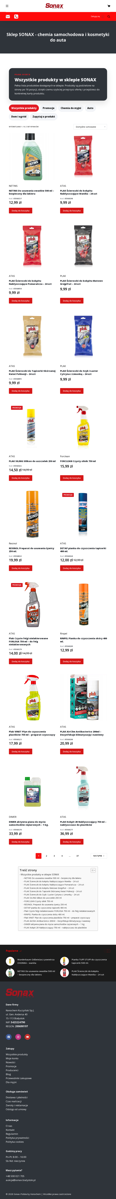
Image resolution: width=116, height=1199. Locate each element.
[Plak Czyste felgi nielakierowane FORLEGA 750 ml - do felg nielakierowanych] (32, 604)
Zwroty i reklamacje (17, 1105)
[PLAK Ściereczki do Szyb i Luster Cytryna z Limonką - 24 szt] (83, 337)
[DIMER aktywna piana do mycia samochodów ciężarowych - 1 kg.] (32, 787)
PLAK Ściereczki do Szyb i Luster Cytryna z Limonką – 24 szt (52, 894)
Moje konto (12, 1058)
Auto (90, 108)
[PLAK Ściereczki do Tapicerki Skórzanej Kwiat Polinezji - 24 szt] (32, 337)
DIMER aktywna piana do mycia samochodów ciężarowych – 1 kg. (54, 924)
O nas (9, 1125)
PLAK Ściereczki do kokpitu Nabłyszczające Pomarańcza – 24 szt (54, 884)
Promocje (48, 108)
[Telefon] (16, 16)
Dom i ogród (18, 116)
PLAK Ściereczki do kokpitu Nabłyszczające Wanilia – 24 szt (51, 881)
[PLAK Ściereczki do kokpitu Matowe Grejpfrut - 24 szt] (83, 246)
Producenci (12, 1070)
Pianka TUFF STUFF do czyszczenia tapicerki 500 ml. (89, 961)
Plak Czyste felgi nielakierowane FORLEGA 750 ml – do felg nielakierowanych (59, 911)
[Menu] (7, 6)
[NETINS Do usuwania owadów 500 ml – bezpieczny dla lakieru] (10, 972)
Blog (8, 1074)
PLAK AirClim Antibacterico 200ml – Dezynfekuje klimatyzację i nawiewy (57, 921)
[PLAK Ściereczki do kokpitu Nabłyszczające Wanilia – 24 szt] (64, 972)
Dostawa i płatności (17, 1097)
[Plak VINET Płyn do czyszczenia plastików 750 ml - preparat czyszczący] (32, 697)
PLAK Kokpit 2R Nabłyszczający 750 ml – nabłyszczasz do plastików (55, 927)
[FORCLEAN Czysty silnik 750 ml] (83, 427)
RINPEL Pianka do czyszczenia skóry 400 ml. (44, 914)
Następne (97, 856)
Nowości (10, 1062)
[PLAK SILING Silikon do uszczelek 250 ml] (32, 427)
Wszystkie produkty (23, 108)
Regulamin (12, 1133)
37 (77, 855)
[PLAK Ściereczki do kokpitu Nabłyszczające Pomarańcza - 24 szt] (32, 246)
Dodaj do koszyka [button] (20, 210)
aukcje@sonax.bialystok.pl (21, 1180)
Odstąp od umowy (16, 1109)
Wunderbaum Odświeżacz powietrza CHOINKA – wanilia (35, 961)
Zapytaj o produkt (44, 116)
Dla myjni (11, 1082)
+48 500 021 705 (15, 1176)
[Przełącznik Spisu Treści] (92, 870)
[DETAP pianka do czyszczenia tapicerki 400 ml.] (83, 514)
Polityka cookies (15, 1141)
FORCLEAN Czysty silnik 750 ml (38, 901)
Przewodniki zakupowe (19, 1078)
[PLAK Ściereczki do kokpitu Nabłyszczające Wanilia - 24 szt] (83, 156)
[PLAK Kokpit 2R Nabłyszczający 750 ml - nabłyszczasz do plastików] (83, 787)
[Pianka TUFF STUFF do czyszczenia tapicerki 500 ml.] (64, 961)
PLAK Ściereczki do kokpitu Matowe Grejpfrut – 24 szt (49, 888)
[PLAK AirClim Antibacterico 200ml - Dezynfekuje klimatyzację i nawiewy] (83, 697)
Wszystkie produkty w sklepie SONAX (40, 874)
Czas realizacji (14, 1101)
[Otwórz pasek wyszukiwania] (108, 16)
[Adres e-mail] (8, 16)
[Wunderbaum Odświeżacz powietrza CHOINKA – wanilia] (10, 961)
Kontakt (10, 1129)
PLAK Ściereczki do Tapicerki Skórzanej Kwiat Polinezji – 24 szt (53, 891)
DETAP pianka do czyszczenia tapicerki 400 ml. (45, 907)
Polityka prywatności (17, 1137)
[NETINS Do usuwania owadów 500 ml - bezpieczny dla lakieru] (32, 156)
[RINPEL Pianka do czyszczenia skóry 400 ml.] (83, 604)
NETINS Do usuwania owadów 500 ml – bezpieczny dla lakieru (52, 878)
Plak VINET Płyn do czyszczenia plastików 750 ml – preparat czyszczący (57, 917)
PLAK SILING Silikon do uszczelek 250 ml (43, 897)
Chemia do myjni (71, 108)
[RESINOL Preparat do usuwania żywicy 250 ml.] (32, 514)
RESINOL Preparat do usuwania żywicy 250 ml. (45, 904)
